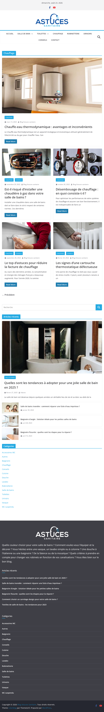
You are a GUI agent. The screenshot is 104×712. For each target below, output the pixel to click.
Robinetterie (73, 33)
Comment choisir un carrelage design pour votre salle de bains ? (30, 599)
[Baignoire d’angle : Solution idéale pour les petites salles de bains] (10, 421)
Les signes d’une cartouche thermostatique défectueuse (76, 265)
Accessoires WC (8, 452)
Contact (55, 40)
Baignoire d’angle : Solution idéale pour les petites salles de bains (49, 419)
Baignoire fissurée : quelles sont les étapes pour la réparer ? (46, 432)
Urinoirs (87, 33)
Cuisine (5, 473)
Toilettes (41, 33)
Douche (5, 477)
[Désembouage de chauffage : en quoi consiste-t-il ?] (77, 162)
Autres (5, 456)
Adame (23, 392)
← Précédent (8, 294)
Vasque (5, 502)
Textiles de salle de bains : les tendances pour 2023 (24, 604)
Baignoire (6, 461)
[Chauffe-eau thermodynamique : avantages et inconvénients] (52, 85)
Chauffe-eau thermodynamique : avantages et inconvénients (48, 127)
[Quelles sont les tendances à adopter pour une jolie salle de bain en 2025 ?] (52, 347)
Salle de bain (24, 33)
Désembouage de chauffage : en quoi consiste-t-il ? (77, 191)
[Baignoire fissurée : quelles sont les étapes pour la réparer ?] (10, 434)
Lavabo (5, 482)
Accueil (9, 33)
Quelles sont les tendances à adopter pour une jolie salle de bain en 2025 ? (51, 385)
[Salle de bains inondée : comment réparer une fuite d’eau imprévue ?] (10, 408)
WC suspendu (8, 507)
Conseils (43, 40)
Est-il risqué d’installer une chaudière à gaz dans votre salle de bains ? (24, 193)
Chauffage (58, 33)
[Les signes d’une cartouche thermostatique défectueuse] (77, 235)
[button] (31, 34)
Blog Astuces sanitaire (28, 122)
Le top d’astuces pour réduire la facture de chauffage (26, 265)
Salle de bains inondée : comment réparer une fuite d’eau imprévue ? (50, 406)
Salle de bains (10, 377)
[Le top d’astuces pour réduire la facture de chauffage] (26, 235)
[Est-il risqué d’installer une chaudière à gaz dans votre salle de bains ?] (26, 162)
